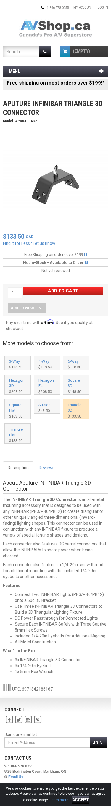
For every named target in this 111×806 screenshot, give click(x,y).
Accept (80, 799)
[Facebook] (9, 720)
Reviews (46, 467)
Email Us (15, 777)
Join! (98, 742)
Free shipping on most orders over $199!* (55, 83)
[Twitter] (18, 720)
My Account (83, 7)
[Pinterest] (37, 720)
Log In (103, 7)
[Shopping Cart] (65, 51)
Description (18, 467)
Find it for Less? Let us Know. (29, 243)
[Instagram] (28, 720)
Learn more (59, 800)
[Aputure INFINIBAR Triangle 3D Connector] (55, 179)
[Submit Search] (45, 51)
